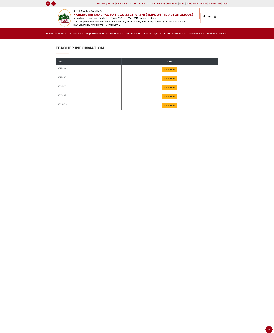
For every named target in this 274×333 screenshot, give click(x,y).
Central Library (157, 3)
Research (177, 33)
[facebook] (204, 16)
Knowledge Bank (105, 3)
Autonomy (132, 33)
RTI (166, 33)
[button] (269, 329)
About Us (59, 33)
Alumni (203, 3)
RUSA (182, 3)
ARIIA (195, 3)
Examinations (113, 33)
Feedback (172, 3)
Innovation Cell (124, 3)
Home (49, 33)
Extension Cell (141, 3)
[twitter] (209, 16)
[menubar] (137, 34)
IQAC (156, 33)
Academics (75, 33)
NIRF (189, 3)
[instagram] (215, 16)
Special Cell (215, 3)
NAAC (145, 33)
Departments (93, 33)
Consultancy (195, 33)
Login (225, 3)
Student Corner (215, 33)
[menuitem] (49, 34)
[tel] (53, 3)
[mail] (48, 3)
